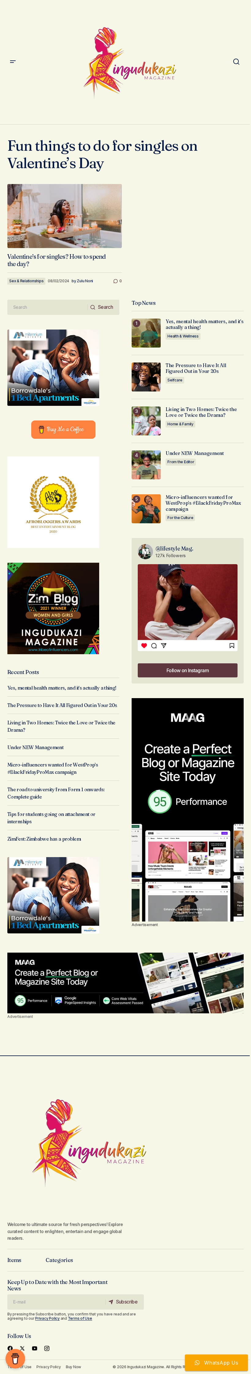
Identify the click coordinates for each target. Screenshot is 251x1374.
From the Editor (180, 462)
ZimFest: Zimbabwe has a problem (44, 839)
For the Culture (180, 517)
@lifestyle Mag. (174, 548)
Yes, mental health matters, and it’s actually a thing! (61, 688)
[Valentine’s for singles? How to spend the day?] (64, 216)
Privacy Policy (47, 1318)
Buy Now (73, 1367)
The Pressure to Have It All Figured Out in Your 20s (62, 705)
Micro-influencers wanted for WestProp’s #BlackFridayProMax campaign (203, 503)
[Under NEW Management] (146, 464)
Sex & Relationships (26, 281)
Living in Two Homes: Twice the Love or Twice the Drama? (201, 412)
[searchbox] (47, 307)
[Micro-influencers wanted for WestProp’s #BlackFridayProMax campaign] (146, 508)
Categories (59, 1260)
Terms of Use (80, 1318)
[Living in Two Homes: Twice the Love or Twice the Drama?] (146, 420)
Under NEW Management (35, 747)
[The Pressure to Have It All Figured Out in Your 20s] (146, 376)
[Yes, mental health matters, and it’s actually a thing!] (146, 333)
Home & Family (180, 424)
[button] (13, 62)
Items (14, 1260)
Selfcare (174, 380)
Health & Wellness (183, 336)
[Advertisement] (188, 809)
